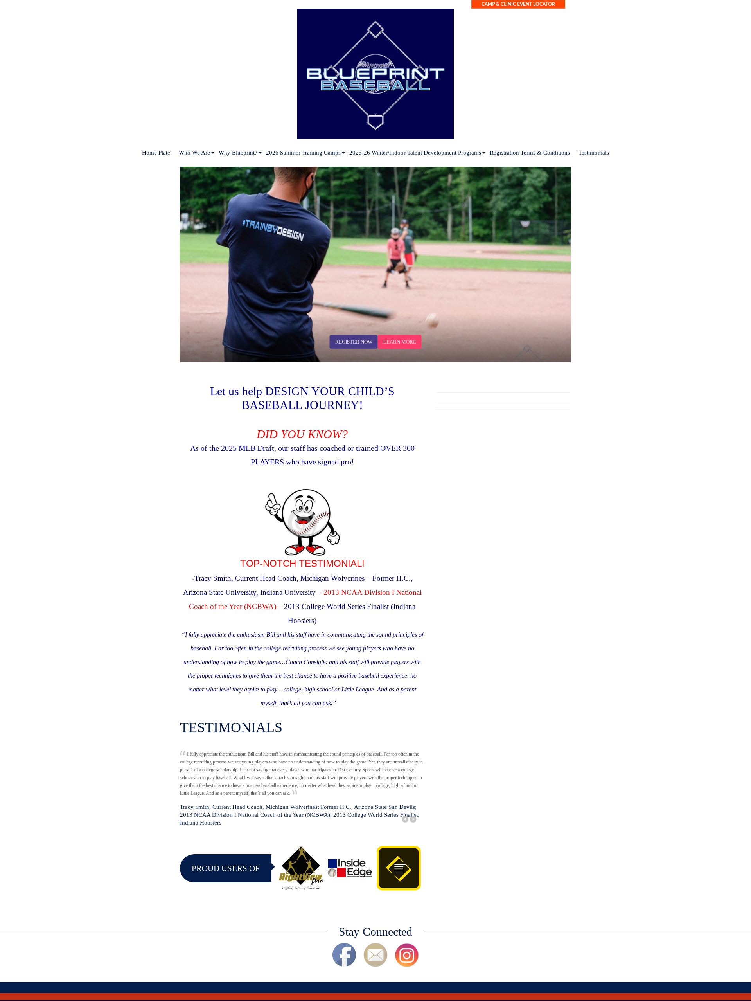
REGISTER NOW (353, 342)
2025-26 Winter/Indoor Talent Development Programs (415, 152)
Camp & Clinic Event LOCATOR (518, 4)
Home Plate (156, 152)
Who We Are (194, 152)
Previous (539, 352)
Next (554, 352)
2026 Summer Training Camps (303, 152)
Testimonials (594, 152)
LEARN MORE (399, 342)
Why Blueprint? (238, 152)
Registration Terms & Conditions (530, 152)
